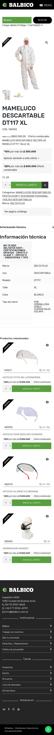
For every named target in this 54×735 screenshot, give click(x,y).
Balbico (5, 626)
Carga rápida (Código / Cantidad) (21, 25)
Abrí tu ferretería (10, 638)
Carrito (5, 673)
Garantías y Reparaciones (15, 643)
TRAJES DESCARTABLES (17, 199)
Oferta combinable (42, 382)
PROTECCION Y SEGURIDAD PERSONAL (25, 196)
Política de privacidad (12, 649)
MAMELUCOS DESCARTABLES (33, 192)
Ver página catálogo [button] (15, 211)
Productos (7, 667)
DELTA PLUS (17, 203)
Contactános (8, 690)
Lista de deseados (11, 685)
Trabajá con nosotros (12, 632)
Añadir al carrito (26, 185)
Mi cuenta (7, 679)
